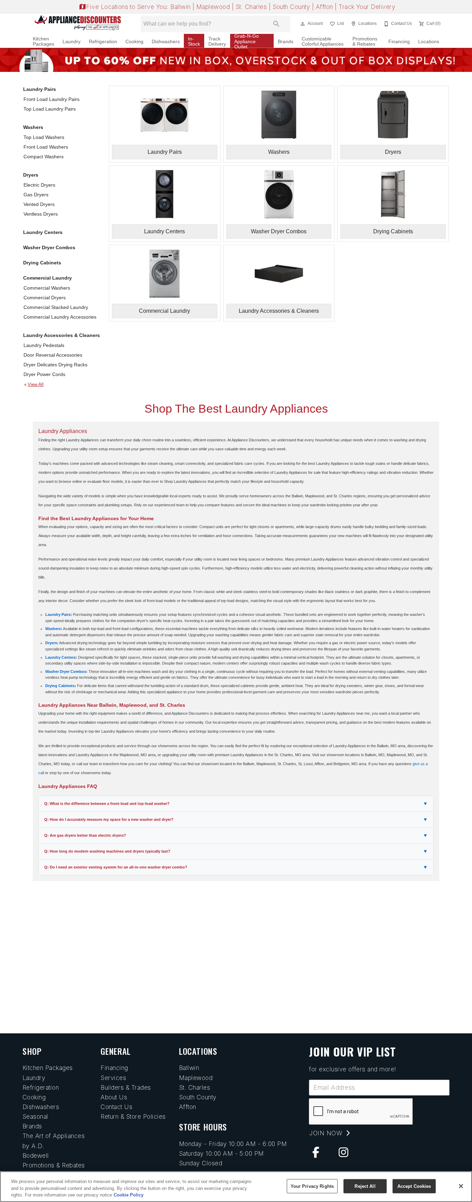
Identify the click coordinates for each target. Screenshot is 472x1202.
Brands (285, 41)
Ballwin (181, 6)
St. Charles (252, 6)
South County (292, 6)
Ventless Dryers (40, 214)
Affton (325, 6)
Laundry (72, 41)
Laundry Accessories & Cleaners (61, 335)
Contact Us (116, 1106)
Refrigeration (103, 41)
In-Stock (194, 41)
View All (36, 384)
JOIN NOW (326, 1133)
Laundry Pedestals (43, 345)
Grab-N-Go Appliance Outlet (246, 41)
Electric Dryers (39, 185)
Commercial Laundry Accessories (59, 317)
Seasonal (35, 1116)
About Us (114, 1097)
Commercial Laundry (47, 278)
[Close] (461, 1186)
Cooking (134, 41)
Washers (33, 127)
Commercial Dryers (44, 297)
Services (113, 1077)
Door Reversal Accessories (52, 355)
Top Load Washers (43, 137)
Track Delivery (217, 41)
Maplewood (214, 6)
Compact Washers (43, 156)
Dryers (30, 175)
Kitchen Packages (43, 41)
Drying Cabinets (42, 262)
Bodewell (35, 1155)
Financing (399, 41)
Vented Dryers (39, 204)
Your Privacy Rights (312, 1186)
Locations (428, 41)
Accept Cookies (414, 1186)
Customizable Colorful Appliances (322, 41)
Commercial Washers (46, 288)
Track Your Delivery (367, 6)
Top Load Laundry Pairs (49, 109)
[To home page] (77, 23)
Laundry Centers (43, 232)
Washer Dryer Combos (49, 247)
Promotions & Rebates (364, 41)
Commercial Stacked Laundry (55, 307)
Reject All (365, 1186)
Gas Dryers (35, 194)
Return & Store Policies (133, 1116)
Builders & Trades (126, 1087)
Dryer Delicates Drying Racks (55, 364)
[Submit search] (276, 24)
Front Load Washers (45, 147)
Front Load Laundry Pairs (51, 99)
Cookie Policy (128, 1195)
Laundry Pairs (39, 89)
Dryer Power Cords (44, 374)
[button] (303, 24)
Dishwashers (166, 41)
